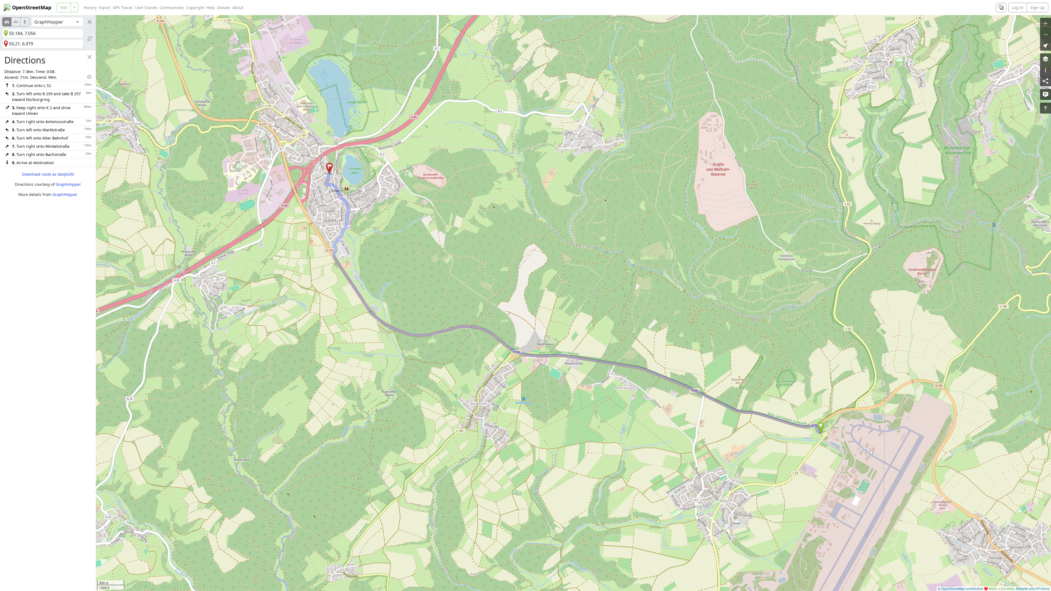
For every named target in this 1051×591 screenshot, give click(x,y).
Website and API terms (1033, 588)
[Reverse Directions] (89, 38)
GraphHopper (68, 184)
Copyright (195, 7)
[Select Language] (1001, 7)
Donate (223, 7)
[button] (820, 427)
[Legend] (1045, 69)
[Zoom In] (1045, 23)
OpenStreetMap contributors (962, 588)
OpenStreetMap (31, 7)
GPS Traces (123, 7)
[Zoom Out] (1045, 34)
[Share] (1045, 80)
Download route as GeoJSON (48, 174)
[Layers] (1045, 58)
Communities (172, 7)
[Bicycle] (16, 22)
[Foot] (25, 22)
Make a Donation (1001, 588)
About (237, 7)
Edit (63, 7)
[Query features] (1045, 108)
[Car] (6, 22)
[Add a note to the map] (1045, 94)
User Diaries (146, 7)
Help (210, 7)
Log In (1017, 7)
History (90, 7)
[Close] (89, 22)
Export (105, 7)
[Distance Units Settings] (89, 77)
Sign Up (1037, 7)
